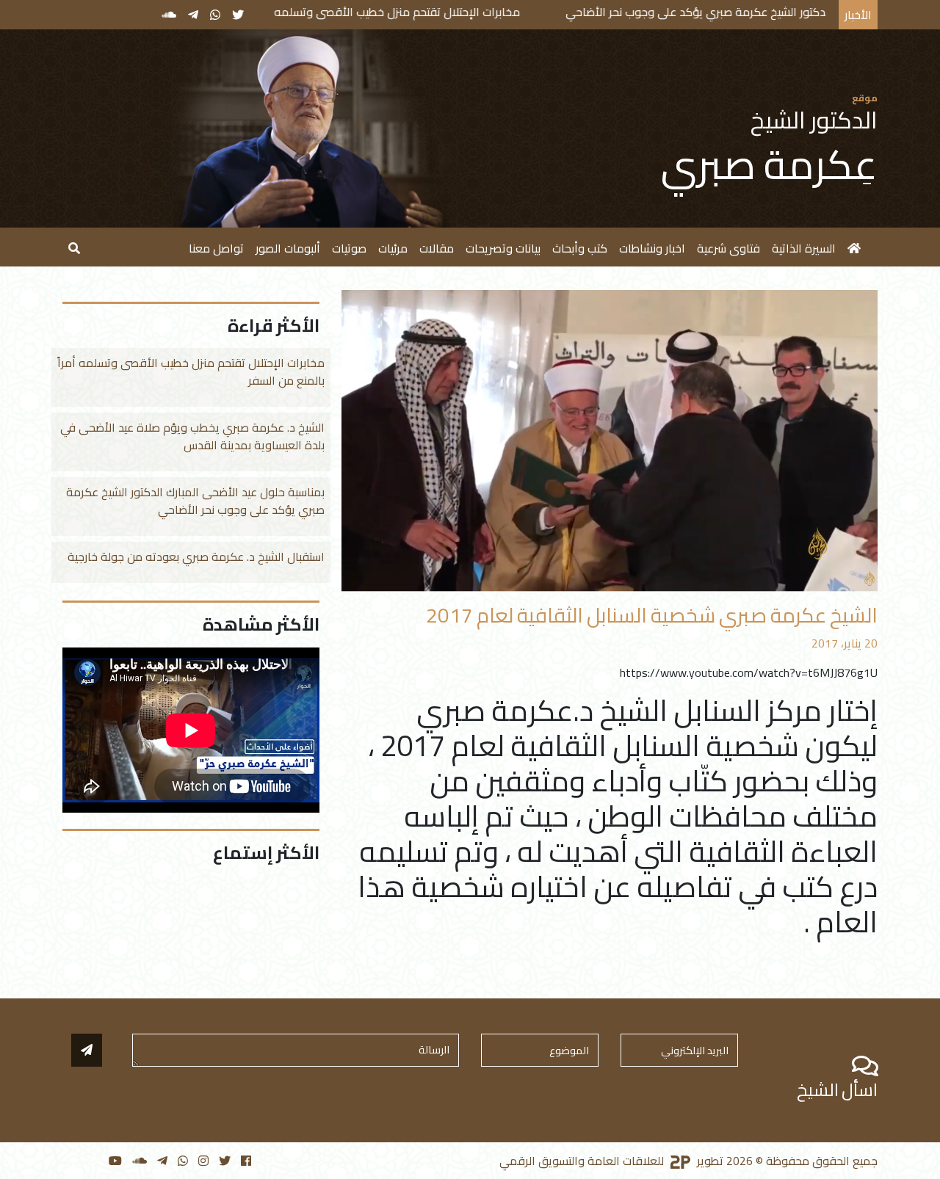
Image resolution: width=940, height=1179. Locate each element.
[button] (74, 247)
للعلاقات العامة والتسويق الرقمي (583, 1161)
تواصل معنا (216, 248)
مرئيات (393, 248)
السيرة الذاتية (804, 248)
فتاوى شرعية (728, 248)
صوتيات (349, 248)
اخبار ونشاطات (652, 248)
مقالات (436, 248)
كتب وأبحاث (579, 248)
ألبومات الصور (288, 248)
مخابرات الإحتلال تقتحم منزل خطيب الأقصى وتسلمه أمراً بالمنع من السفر (423, 12)
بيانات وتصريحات (503, 248)
